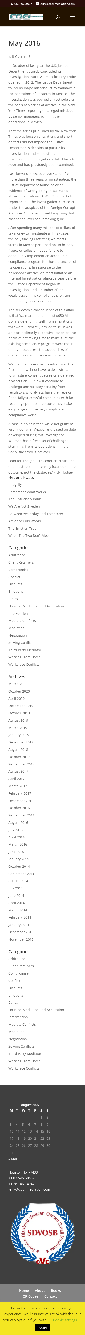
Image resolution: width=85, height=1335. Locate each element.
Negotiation (17, 635)
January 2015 (18, 859)
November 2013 (21, 939)
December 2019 (20, 705)
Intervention (18, 613)
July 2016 (15, 830)
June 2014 (16, 895)
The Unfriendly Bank (24, 499)
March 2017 (17, 786)
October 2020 (19, 691)
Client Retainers (21, 562)
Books (56, 1290)
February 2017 (19, 793)
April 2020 (16, 698)
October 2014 (19, 866)
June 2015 (16, 851)
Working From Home (24, 657)
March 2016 (17, 844)
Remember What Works (27, 492)
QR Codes (30, 1296)
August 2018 (18, 749)
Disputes (15, 584)
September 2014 (21, 873)
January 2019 (18, 735)
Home (24, 1290)
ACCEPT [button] (42, 1327)
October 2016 (19, 808)
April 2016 (16, 837)
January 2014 (18, 924)
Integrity (15, 484)
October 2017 (19, 757)
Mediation (16, 628)
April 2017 (16, 778)
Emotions (15, 591)
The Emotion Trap (22, 528)
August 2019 (18, 720)
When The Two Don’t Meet (29, 535)
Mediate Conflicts (22, 620)
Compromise (18, 569)
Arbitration (17, 555)
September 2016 (21, 815)
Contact (50, 1296)
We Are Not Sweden (24, 506)
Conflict (14, 577)
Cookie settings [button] (65, 1319)
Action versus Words (24, 521)
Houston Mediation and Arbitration (36, 606)
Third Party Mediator (24, 650)
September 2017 (21, 764)
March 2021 (17, 684)
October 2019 (19, 713)
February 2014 (19, 917)
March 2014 (17, 910)
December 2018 (20, 742)
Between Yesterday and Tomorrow (35, 513)
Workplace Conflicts (23, 664)
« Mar (12, 1159)
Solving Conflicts (21, 642)
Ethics (13, 599)
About (40, 1290)
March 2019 (17, 727)
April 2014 (16, 903)
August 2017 (18, 771)
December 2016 (20, 800)
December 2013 (20, 932)
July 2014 (15, 888)
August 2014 (18, 881)
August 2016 (18, 822)
